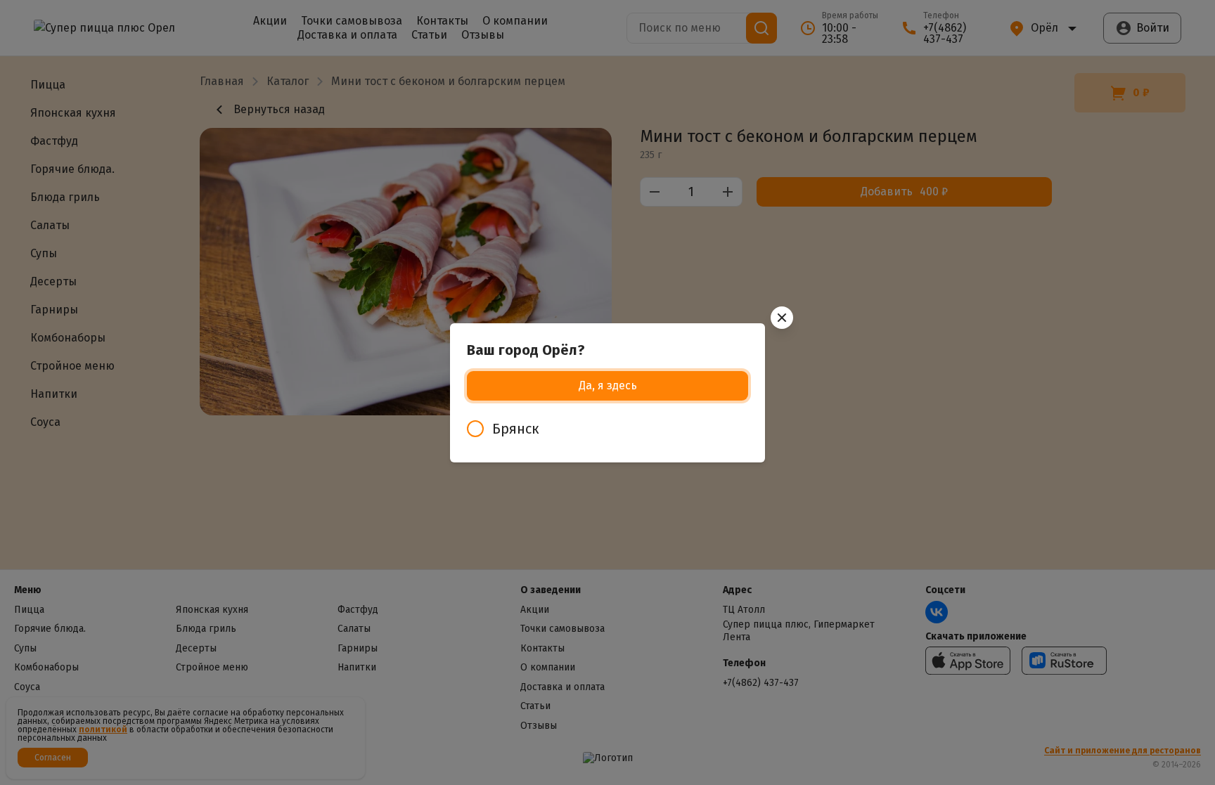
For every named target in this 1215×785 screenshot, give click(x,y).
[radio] (607, 429)
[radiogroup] (607, 429)
